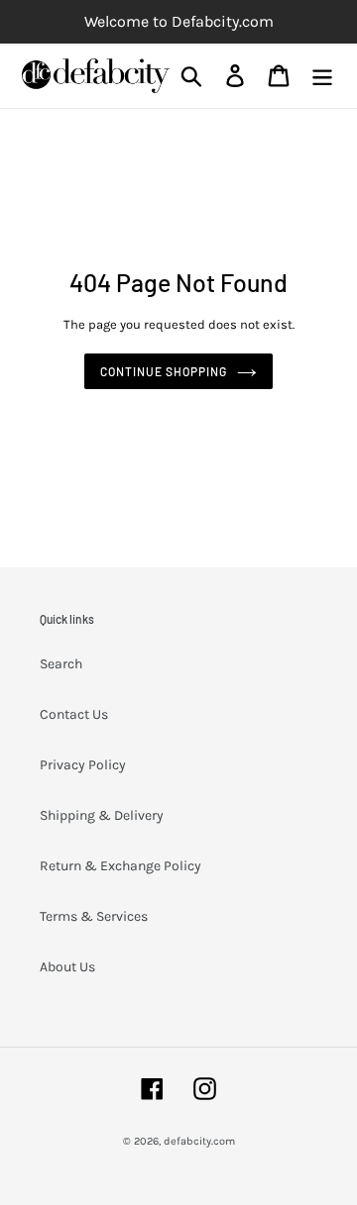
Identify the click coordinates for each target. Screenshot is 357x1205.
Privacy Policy (83, 764)
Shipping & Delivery (102, 815)
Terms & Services (94, 916)
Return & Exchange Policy (120, 865)
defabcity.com (199, 1141)
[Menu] (322, 75)
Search (61, 663)
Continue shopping (163, 371)
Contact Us (74, 714)
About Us (67, 966)
